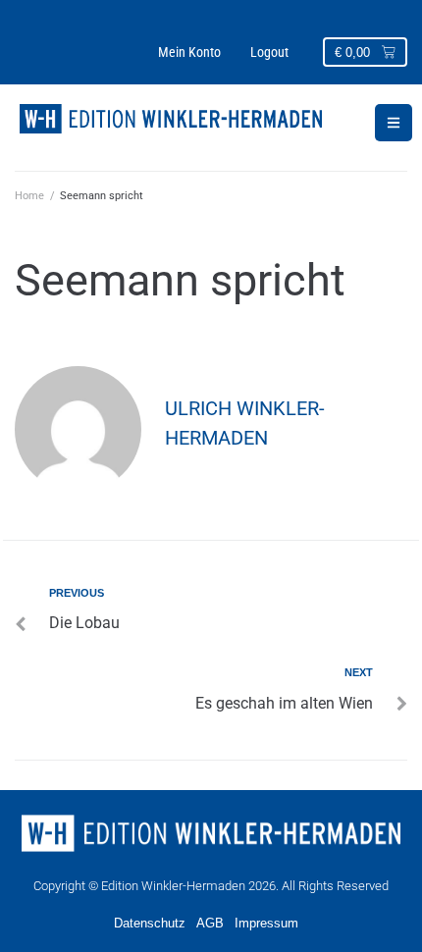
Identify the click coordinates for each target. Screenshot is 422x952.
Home (29, 195)
